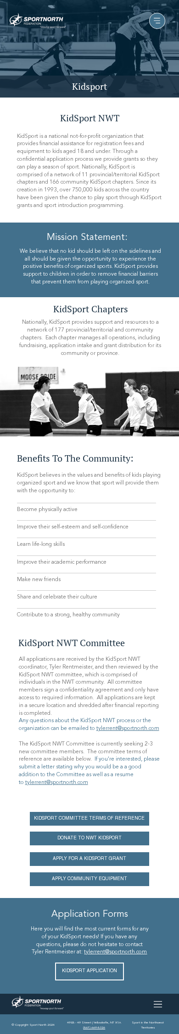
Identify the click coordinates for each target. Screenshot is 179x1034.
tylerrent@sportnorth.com (127, 728)
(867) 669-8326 (94, 1027)
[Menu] (157, 21)
